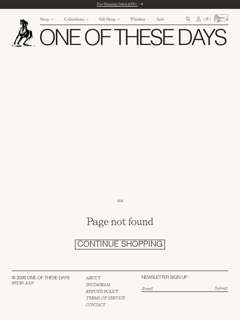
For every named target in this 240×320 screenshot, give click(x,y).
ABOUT (93, 277)
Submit (221, 288)
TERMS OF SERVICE (105, 298)
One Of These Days (48, 278)
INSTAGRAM (98, 284)
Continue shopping (120, 244)
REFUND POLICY (102, 291)
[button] (46, 19)
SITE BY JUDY (23, 283)
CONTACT (96, 304)
